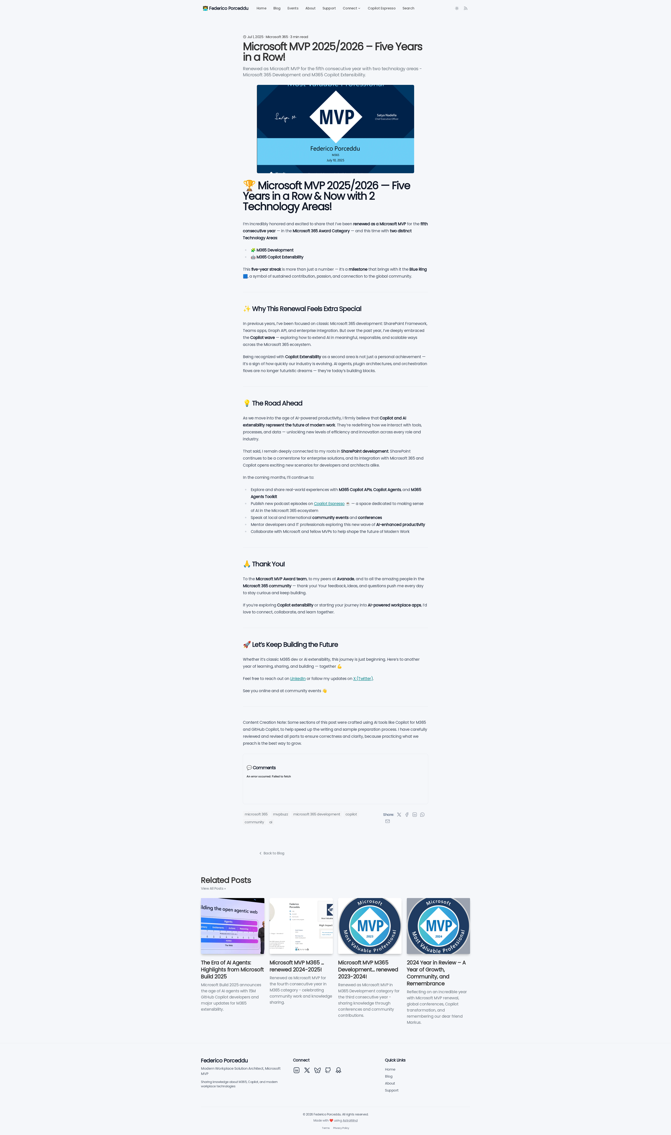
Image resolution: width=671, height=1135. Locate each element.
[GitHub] (327, 1070)
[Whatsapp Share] (422, 814)
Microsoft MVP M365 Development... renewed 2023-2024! (368, 969)
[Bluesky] (317, 1070)
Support (329, 8)
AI (270, 822)
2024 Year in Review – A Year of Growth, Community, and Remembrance (436, 973)
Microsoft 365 (277, 36)
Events (293, 8)
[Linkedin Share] (414, 814)
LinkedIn (298, 678)
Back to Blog (274, 853)
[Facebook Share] (406, 814)
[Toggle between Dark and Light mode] (457, 8)
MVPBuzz (280, 814)
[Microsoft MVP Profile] (338, 1070)
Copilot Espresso (382, 8)
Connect (350, 8)
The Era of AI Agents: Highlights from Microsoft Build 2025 (232, 969)
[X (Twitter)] (307, 1070)
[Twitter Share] (399, 814)
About (310, 8)
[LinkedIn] (296, 1070)
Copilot (351, 814)
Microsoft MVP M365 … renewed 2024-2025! (297, 966)
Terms (326, 1128)
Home (261, 8)
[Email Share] (387, 821)
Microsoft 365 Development (316, 814)
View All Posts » (213, 888)
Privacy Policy (341, 1128)
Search (408, 8)
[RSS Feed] (465, 8)
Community (254, 822)
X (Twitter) (363, 678)
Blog (277, 8)
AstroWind (350, 1120)
